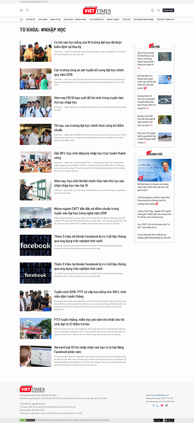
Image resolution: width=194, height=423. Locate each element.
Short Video (113, 19)
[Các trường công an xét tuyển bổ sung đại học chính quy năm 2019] (35, 79)
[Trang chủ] (21, 19)
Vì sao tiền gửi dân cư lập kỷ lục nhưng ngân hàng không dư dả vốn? (154, 236)
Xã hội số (30, 19)
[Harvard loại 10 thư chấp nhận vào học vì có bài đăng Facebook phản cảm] (35, 356)
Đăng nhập (168, 10)
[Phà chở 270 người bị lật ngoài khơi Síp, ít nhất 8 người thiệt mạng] (164, 137)
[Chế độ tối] (158, 10)
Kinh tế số (56, 19)
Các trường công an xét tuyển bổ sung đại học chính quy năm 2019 (89, 72)
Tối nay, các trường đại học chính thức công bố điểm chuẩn (89, 127)
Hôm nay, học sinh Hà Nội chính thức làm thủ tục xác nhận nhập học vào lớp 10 (89, 183)
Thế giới (126, 19)
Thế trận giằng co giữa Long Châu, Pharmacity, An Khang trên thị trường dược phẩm (153, 200)
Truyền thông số (165, 19)
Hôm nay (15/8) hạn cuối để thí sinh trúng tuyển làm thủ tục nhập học (88, 100)
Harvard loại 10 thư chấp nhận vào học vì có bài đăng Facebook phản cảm (89, 349)
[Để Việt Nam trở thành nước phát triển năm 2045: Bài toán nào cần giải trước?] (164, 79)
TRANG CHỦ (155, 154)
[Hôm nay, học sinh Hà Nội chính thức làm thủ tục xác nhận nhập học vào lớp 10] (35, 189)
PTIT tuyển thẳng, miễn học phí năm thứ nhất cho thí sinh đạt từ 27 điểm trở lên (89, 321)
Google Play (169, 420)
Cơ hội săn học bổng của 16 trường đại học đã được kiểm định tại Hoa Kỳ (88, 44)
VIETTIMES (97, 10)
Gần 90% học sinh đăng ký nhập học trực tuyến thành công (90, 155)
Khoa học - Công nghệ (75, 19)
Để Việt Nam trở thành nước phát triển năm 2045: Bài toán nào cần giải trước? (146, 82)
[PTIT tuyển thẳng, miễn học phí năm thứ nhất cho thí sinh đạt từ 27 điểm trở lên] (35, 328)
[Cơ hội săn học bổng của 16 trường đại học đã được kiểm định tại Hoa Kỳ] (35, 51)
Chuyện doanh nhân (143, 19)
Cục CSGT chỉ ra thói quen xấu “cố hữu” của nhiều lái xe (153, 226)
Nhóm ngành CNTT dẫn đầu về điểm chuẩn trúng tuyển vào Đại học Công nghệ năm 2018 (86, 210)
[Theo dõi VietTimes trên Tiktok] (166, 405)
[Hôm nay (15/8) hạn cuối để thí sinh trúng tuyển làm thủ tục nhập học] (35, 106)
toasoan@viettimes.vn (160, 395)
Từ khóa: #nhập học (43, 29)
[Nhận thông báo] (152, 10)
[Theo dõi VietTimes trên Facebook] (153, 405)
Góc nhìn (42, 19)
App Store (158, 420)
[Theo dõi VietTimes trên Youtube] (162, 405)
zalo (158, 405)
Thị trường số (96, 19)
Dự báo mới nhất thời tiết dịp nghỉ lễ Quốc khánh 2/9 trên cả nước (146, 121)
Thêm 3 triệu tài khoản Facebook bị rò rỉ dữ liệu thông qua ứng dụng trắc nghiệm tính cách (90, 238)
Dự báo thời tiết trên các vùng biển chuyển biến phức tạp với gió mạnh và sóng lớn (146, 102)
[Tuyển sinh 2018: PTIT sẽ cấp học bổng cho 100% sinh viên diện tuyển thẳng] (35, 300)
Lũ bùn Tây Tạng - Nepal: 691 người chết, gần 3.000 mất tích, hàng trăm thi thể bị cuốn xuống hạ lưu (154, 214)
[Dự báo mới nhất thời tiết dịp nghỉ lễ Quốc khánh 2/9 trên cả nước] (164, 119)
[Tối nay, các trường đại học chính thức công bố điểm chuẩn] (35, 134)
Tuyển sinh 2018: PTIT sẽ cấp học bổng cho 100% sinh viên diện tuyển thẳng (90, 294)
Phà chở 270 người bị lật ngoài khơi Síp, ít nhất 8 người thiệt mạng (146, 138)
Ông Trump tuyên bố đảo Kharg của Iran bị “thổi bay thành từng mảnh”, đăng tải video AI (146, 59)
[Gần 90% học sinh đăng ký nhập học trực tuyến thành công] (35, 162)
